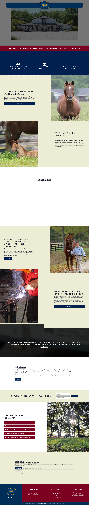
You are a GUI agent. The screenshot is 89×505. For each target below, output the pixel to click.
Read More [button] (19, 103)
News (77, 497)
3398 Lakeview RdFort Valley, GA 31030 (33, 492)
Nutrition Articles (78, 495)
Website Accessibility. (60, 503)
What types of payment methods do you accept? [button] (19, 437)
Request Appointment (78, 492)
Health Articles (78, 494)
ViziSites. (50, 503)
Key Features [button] (69, 306)
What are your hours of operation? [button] (15, 433)
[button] (8, 258)
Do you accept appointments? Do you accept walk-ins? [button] (20, 429)
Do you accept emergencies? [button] (14, 426)
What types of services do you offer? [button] (16, 422)
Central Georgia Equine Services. (33, 503)
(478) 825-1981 (35, 494)
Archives (78, 493)
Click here (43, 48)
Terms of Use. (54, 503)
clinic (18, 464)
